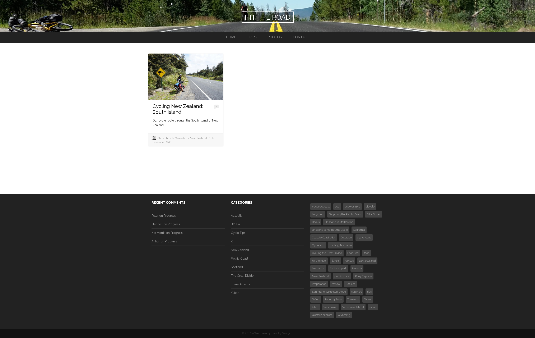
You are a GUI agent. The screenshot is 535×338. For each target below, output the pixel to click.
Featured (353, 253)
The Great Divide (242, 275)
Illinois (335, 260)
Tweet (367, 299)
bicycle (370, 206)
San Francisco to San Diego (329, 291)
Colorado (346, 237)
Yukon (235, 292)
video (372, 307)
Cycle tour (318, 245)
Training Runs (333, 299)
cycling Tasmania (341, 245)
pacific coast (342, 276)
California (359, 229)
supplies (356, 291)
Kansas (349, 260)
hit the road (319, 260)
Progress (170, 215)
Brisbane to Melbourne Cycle (330, 229)
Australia (236, 215)
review (336, 284)
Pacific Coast (239, 258)
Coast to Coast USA (323, 237)
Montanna (318, 268)
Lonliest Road (367, 260)
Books (316, 222)
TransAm (353, 299)
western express (322, 314)
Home (231, 37)
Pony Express (363, 276)
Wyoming (344, 314)
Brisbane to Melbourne (339, 222)
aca (337, 206)
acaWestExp (352, 206)
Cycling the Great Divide (327, 253)
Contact (301, 37)
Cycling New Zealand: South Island (178, 109)
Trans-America (241, 284)
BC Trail (236, 224)
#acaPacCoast (321, 206)
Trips (252, 37)
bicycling (318, 214)
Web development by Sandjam (273, 333)
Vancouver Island (353, 307)
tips (369, 291)
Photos (275, 37)
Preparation (319, 284)
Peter (155, 215)
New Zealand (240, 250)
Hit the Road (267, 17)
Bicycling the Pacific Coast (345, 214)
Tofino (315, 299)
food (366, 253)
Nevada (357, 268)
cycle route (364, 237)
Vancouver (330, 307)
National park (338, 268)
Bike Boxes (373, 214)
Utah (315, 307)
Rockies (350, 284)
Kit (232, 241)
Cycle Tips (238, 232)
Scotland (237, 267)
